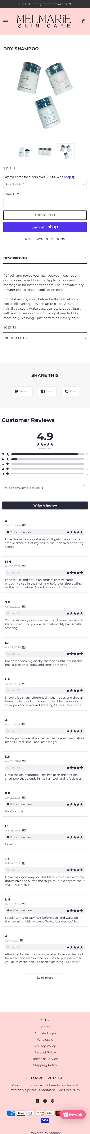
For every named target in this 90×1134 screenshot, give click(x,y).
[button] (45, 258)
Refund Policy (45, 1052)
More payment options (45, 239)
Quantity (9, 194)
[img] (37, 1101)
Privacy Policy (45, 1046)
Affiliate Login (45, 1033)
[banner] (44, 21)
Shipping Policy (45, 1065)
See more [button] (69, 587)
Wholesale (45, 1040)
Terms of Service (45, 1059)
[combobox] (84, 486)
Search (45, 1027)
